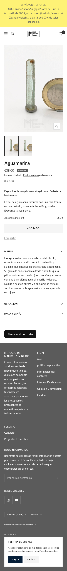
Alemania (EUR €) (15, 514)
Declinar (31, 559)
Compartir (10, 238)
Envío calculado (31, 175)
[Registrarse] (57, 478)
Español (34, 514)
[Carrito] (61, 33)
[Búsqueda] (12, 33)
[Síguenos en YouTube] (16, 500)
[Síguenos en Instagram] (8, 500)
